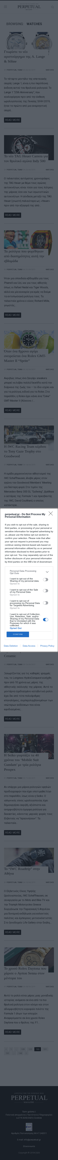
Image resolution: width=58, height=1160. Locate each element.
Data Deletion (11, 646)
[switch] (45, 579)
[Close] (52, 514)
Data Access (29, 646)
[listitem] (29, 572)
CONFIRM (18, 634)
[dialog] (29, 580)
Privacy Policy (47, 646)
